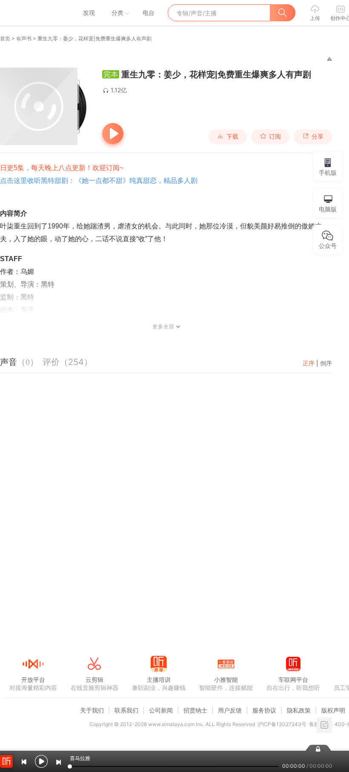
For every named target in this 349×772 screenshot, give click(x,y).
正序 (309, 363)
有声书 (23, 38)
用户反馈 (230, 710)
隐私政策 (299, 710)
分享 (317, 136)
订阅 (275, 136)
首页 (5, 38)
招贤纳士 (195, 710)
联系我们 (126, 710)
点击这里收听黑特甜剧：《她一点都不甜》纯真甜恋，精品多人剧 (98, 180)
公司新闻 (161, 710)
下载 (232, 136)
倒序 (326, 363)
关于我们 (92, 710)
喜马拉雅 (33, 13)
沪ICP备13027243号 (281, 724)
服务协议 (264, 710)
